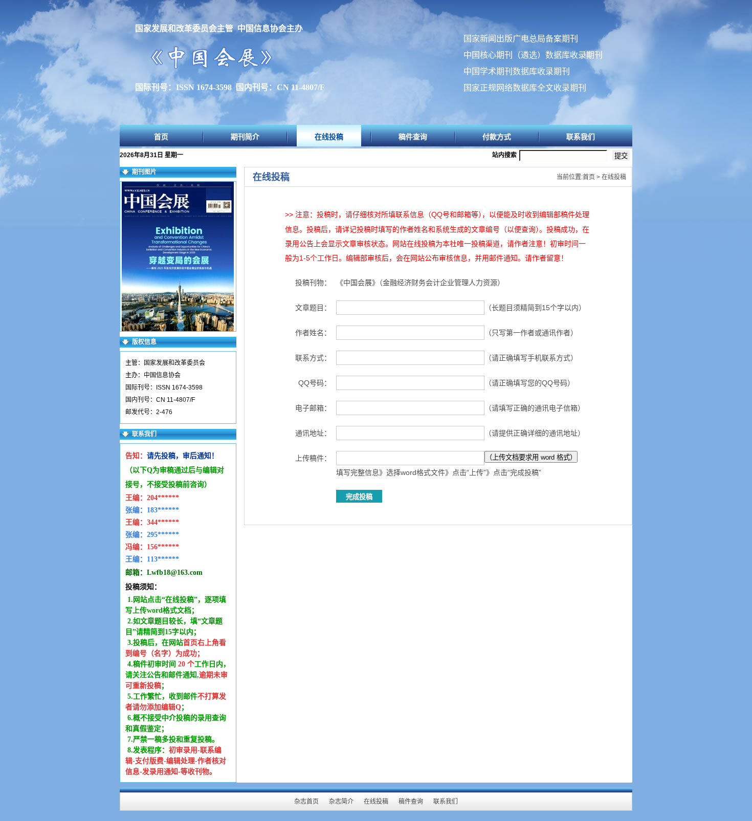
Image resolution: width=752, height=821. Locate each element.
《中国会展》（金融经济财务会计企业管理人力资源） (420, 282)
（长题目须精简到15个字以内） (535, 308)
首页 (161, 137)
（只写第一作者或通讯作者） (531, 333)
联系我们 (580, 137)
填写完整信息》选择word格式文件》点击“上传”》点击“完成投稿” (438, 472)
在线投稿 (329, 137)
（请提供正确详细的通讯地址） (534, 433)
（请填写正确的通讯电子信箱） (534, 408)
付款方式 (496, 137)
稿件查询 (413, 137)
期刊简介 (245, 137)
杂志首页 (306, 801)
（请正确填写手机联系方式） (531, 358)
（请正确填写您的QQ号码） (529, 383)
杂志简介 (341, 801)
